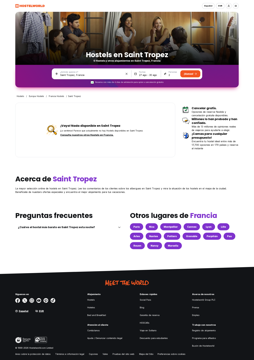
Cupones (93, 354)
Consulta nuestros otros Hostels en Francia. (87, 135)
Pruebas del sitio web (123, 354)
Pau (229, 236)
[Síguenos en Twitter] (24, 300)
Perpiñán (212, 236)
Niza (151, 226)
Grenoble (191, 236)
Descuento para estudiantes (154, 338)
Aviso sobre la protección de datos (33, 354)
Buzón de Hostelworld (203, 346)
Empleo (195, 315)
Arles (136, 236)
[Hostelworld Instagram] (31, 300)
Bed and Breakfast (96, 315)
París (136, 226)
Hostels (91, 300)
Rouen (137, 245)
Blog (142, 307)
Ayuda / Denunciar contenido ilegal (104, 338)
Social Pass (145, 300)
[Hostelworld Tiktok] (53, 300)
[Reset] (126, 73)
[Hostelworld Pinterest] (46, 300)
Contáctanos (93, 330)
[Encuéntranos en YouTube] (38, 300)
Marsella (173, 245)
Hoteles (91, 307)
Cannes (191, 226)
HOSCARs (144, 323)
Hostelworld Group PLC (203, 300)
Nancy (154, 245)
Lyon (209, 226)
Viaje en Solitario (148, 330)
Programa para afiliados (204, 338)
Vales (105, 354)
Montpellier (171, 226)
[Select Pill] (229, 6)
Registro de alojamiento (204, 330)
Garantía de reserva (150, 315)
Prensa (195, 307)
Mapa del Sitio (146, 354)
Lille (223, 226)
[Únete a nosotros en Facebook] (17, 300)
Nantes (153, 236)
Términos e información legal (69, 354)
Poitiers (172, 236)
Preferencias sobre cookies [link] (172, 354)
